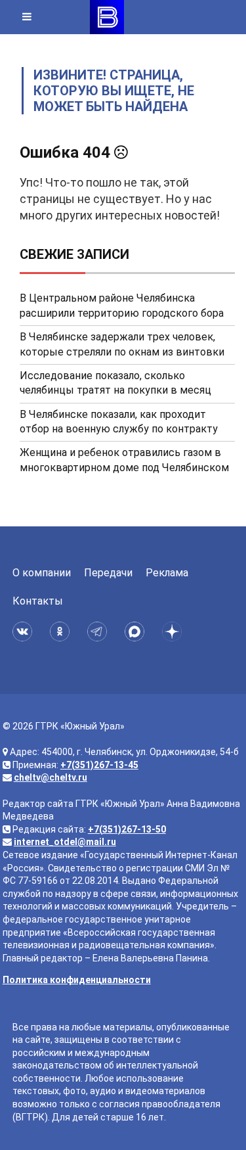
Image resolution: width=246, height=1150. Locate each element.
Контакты (37, 601)
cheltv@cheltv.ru (50, 777)
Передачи (108, 572)
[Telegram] (99, 631)
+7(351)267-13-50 (127, 829)
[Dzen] (174, 631)
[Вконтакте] (24, 631)
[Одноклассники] (62, 631)
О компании (41, 572)
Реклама (167, 572)
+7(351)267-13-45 (99, 765)
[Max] (137, 631)
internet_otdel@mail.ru (65, 842)
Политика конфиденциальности (77, 980)
